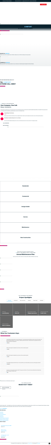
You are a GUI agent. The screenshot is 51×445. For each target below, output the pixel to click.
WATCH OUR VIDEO (6, 125)
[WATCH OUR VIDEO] (1, 125)
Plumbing (29, 300)
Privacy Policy (30, 443)
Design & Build (25, 206)
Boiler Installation (6, 325)
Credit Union (43, 313)
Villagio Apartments (32, 313)
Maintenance (25, 227)
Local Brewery (5, 313)
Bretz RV (17, 313)
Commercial (5, 62)
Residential (4, 53)
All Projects (9, 300)
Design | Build (35, 300)
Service (25, 217)
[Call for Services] (1, 123)
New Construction (25, 237)
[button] (43, 4)
